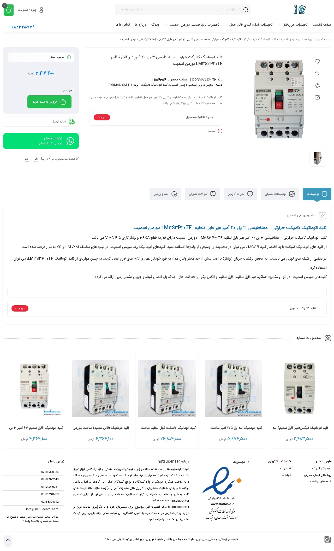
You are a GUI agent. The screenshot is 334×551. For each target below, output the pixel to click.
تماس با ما (285, 468)
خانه (328, 39)
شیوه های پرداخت (320, 481)
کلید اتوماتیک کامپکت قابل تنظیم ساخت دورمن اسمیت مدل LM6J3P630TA (168, 431)
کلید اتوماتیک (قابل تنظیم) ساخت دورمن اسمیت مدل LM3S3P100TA (101, 431)
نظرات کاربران (236, 194)
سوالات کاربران (198, 194)
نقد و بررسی (161, 194)
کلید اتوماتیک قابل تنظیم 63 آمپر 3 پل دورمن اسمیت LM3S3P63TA (36, 431)
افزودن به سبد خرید (45, 101)
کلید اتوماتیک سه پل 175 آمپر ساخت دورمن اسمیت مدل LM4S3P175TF (235, 431)
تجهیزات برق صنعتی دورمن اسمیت (301, 39)
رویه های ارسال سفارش (317, 475)
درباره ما (286, 475)
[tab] (317, 194)
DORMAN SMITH (204, 79)
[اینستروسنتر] (294, 9)
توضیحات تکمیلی (276, 194)
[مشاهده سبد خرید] (8, 10)
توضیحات (313, 194)
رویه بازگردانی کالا (321, 468)
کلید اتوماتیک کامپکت (262, 39)
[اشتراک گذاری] (317, 85)
